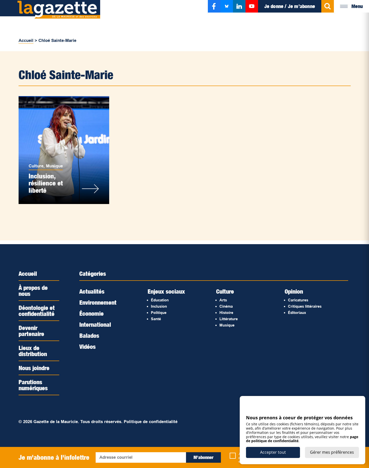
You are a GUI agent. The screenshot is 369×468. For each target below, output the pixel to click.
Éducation (160, 300)
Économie (91, 313)
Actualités (91, 291)
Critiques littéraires (305, 306)
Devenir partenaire (31, 330)
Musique (54, 166)
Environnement (97, 302)
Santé (156, 319)
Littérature (228, 319)
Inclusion (159, 306)
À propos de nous (33, 290)
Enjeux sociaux (166, 291)
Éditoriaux (297, 312)
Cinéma (226, 306)
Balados (89, 335)
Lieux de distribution (33, 350)
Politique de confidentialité (150, 421)
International (95, 324)
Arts (223, 300)
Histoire (226, 312)
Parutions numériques (33, 384)
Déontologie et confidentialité (37, 310)
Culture (36, 166)
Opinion (294, 291)
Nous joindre (34, 367)
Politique (158, 312)
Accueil (26, 40)
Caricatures (298, 300)
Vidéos (87, 346)
